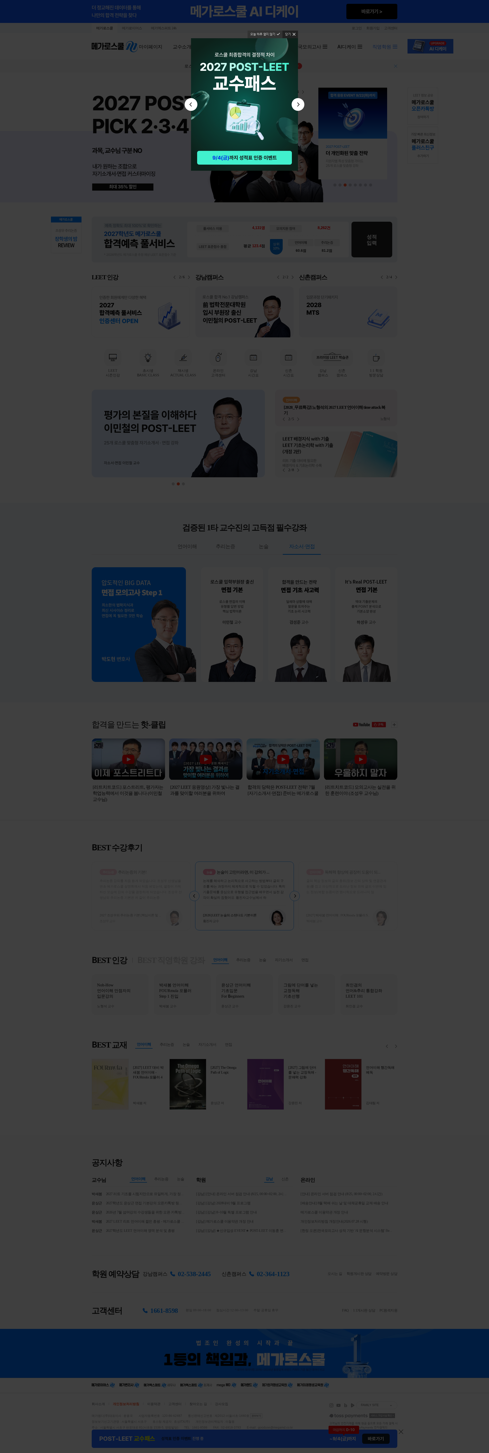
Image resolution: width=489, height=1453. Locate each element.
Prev (191, 104)
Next (298, 104)
